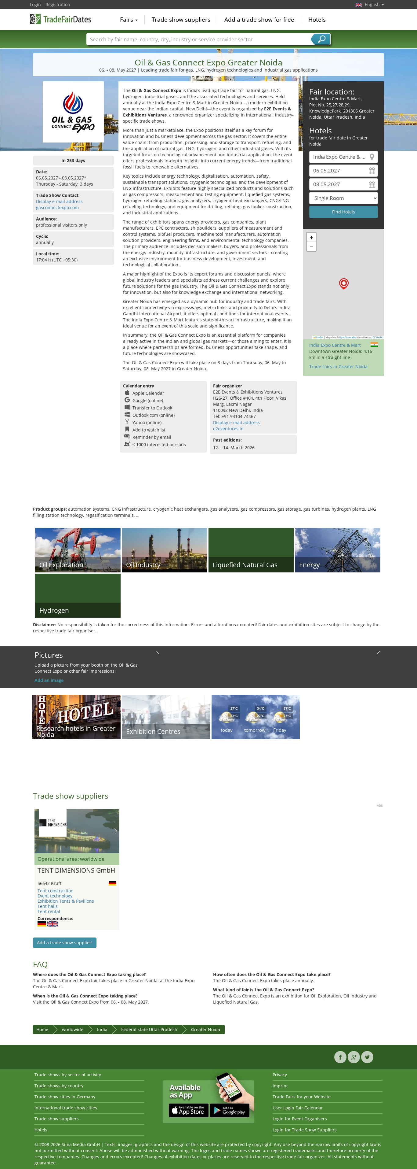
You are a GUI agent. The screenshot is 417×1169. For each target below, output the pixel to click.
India (102, 1029)
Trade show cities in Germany (64, 1097)
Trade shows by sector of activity (67, 1075)
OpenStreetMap (348, 337)
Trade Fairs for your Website (302, 1097)
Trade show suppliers (181, 20)
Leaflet (319, 337)
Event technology (55, 896)
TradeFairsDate (60, 19)
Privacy (280, 1075)
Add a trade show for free (259, 20)
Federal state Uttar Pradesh (149, 1029)
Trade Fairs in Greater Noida (338, 366)
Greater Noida (205, 1029)
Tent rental (49, 911)
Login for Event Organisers (300, 1119)
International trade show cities (65, 1108)
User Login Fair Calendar (298, 1108)
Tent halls (48, 906)
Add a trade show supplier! (64, 942)
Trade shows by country (58, 1086)
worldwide (72, 1029)
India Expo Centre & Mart (335, 345)
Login (35, 4)
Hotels (317, 20)
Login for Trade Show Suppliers (305, 1130)
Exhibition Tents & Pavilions (66, 901)
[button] (344, 284)
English (373, 4)
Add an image (48, 680)
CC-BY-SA (378, 337)
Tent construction (56, 890)
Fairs (127, 20)
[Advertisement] (208, 486)
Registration (57, 4)
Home (42, 1029)
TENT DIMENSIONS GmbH (76, 871)
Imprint (280, 1086)
